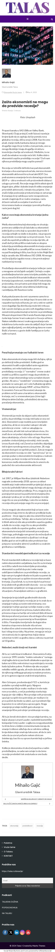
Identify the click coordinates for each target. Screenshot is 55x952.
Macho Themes (38, 946)
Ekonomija (8, 92)
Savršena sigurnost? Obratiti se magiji (36, 799)
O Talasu (8, 851)
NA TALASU (7, 913)
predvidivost (27, 826)
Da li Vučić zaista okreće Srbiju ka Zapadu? (20, 803)
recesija (40, 826)
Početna (8, 843)
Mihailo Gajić (8, 82)
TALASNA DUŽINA (10, 902)
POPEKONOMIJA (9, 907)
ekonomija (14, 826)
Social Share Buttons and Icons (16, 951)
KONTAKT (8, 855)
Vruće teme (17, 92)
